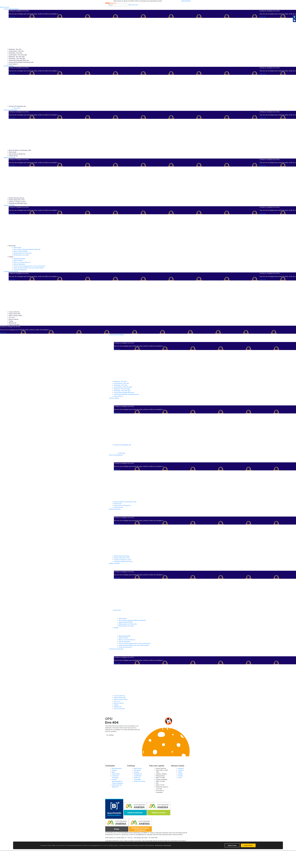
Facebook (181, 770)
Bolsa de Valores (13, 319)
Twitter (180, 772)
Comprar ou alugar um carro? (17, 201)
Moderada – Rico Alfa (15, 49)
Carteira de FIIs (13, 156)
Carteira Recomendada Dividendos (21, 62)
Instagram (181, 768)
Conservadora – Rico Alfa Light (18, 55)
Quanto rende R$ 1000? (20, 251)
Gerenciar (157, 845)
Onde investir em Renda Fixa (17, 154)
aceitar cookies (248, 845)
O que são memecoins (20, 269)
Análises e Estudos (9, 205)
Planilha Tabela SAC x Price (17, 200)
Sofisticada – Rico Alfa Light (17, 58)
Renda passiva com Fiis (23, 253)
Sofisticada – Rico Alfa (15, 53)
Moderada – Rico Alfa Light (17, 56)
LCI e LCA (11, 317)
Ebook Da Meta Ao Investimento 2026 (20, 150)
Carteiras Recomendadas (11, 9)
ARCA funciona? (18, 260)
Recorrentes (12, 245)
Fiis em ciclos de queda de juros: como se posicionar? (29, 266)
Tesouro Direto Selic (15, 313)
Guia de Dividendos (19, 264)
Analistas (136, 772)
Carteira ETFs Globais (17, 106)
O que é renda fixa (14, 312)
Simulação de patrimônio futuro (18, 203)
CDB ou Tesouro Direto (15, 315)
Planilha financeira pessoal (16, 198)
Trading (11, 321)
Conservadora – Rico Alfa (16, 51)
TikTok (180, 777)
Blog (113, 772)
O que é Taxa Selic (14, 325)
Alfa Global (17, 108)
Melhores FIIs (12, 323)
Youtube (180, 776)
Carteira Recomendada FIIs (19, 60)
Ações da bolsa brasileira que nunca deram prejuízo (29, 268)
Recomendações (117, 768)
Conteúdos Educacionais (11, 271)
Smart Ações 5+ (13, 64)
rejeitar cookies (232, 845)
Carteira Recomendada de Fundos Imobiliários (117, 781)
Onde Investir (17, 247)
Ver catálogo (110, 735)
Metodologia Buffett (19, 258)
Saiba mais (12, 17)
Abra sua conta (133, 5)
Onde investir (12, 152)
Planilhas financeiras (9, 157)
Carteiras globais (9, 66)
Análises (114, 770)
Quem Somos (138, 768)
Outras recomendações (10, 110)
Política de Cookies (139, 781)
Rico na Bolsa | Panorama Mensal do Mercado (27, 249)
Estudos (11, 257)
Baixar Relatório (186, 1)
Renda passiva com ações (21, 255)
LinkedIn (180, 774)
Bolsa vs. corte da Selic (22, 262)
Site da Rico (137, 770)
